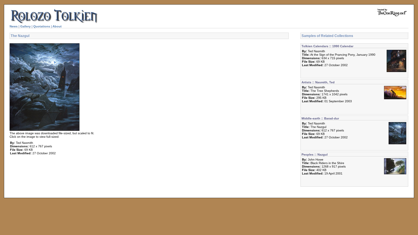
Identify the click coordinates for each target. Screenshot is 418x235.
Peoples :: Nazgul (315, 154)
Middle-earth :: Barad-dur (320, 118)
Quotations (41, 26)
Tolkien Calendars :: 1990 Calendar (327, 46)
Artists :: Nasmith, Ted (318, 82)
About (57, 26)
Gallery (25, 26)
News (14, 26)
